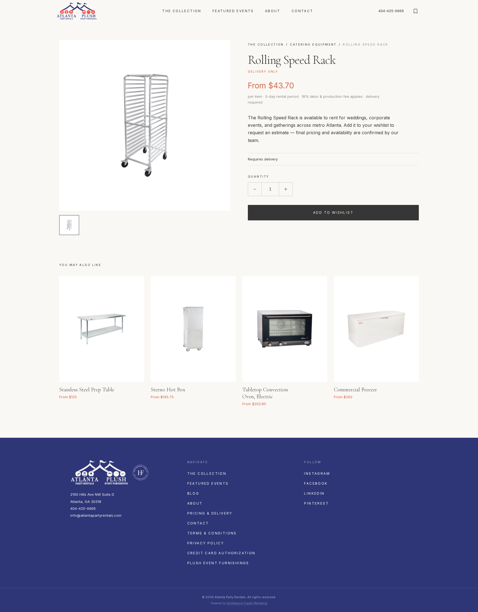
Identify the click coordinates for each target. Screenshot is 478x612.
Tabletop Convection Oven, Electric (265, 393)
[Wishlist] (415, 11)
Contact (302, 11)
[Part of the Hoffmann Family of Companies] (140, 472)
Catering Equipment (313, 44)
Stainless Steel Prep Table (86, 389)
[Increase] (285, 189)
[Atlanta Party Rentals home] (76, 11)
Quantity (258, 176)
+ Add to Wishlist (132, 388)
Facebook (316, 483)
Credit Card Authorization (221, 553)
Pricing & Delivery (209, 513)
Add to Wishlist (333, 212)
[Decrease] (254, 189)
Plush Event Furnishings (218, 563)
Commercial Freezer (355, 389)
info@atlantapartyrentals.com (95, 515)
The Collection (181, 11)
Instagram (317, 473)
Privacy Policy (205, 543)
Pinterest (316, 503)
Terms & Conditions (212, 533)
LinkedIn (314, 493)
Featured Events (233, 11)
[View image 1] (69, 225)
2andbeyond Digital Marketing (247, 603)
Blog (193, 493)
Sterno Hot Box (168, 389)
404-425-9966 (391, 11)
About (272, 11)
